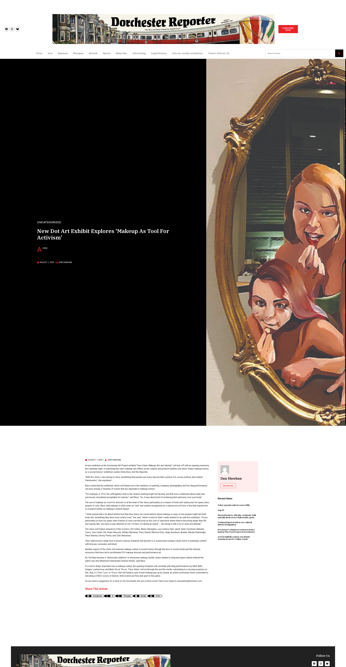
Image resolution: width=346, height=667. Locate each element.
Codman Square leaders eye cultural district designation (235, 523)
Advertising (139, 53)
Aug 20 (221, 510)
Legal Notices (159, 53)
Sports (106, 53)
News (39, 53)
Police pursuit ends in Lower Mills (234, 505)
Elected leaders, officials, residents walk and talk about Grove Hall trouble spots (237, 516)
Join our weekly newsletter (187, 53)
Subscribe (121, 53)
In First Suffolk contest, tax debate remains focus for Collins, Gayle (234, 538)
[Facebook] (6, 29)
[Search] (339, 53)
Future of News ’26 (218, 53)
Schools (93, 53)
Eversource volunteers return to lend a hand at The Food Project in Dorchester (236, 530)
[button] (94, 596)
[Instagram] (12, 29)
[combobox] (300, 53)
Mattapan (78, 53)
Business (63, 53)
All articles (228, 485)
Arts (50, 53)
